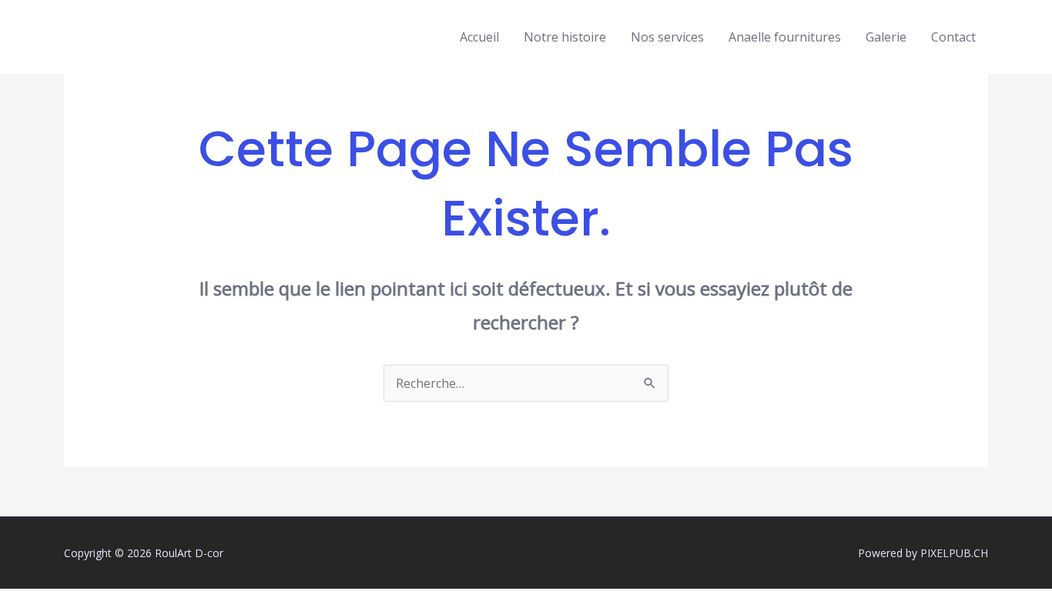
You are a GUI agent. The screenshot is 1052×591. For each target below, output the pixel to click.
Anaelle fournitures (785, 36)
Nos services (667, 36)
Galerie (886, 36)
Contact (953, 36)
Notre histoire (565, 36)
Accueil (479, 36)
